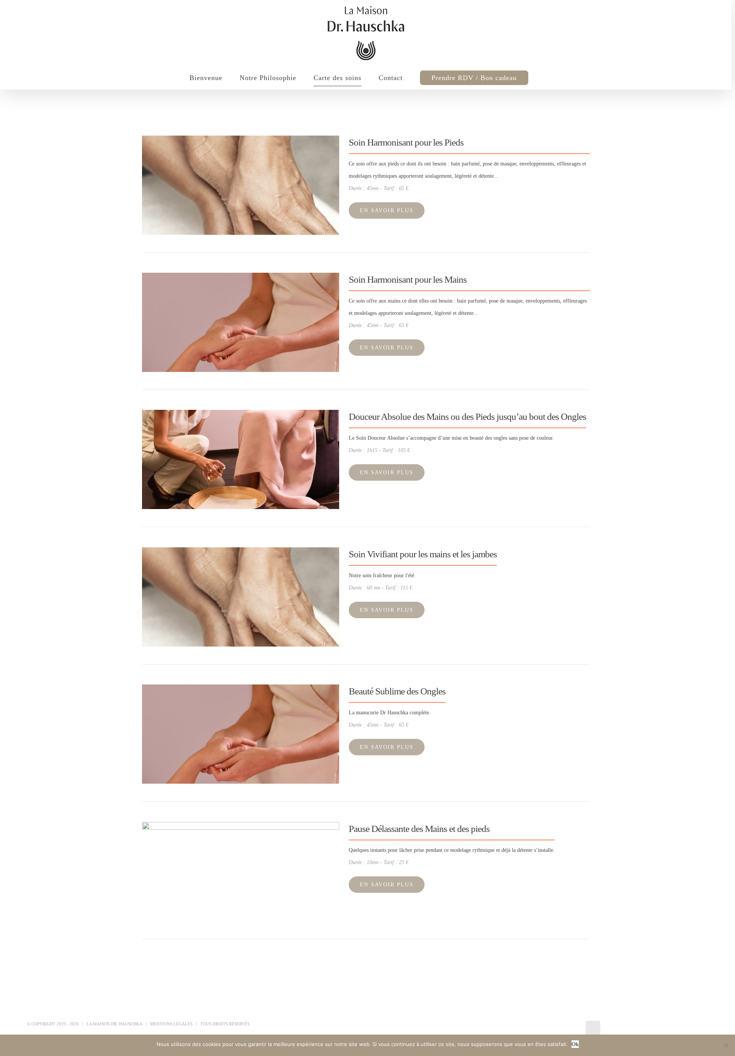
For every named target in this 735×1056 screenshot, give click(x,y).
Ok (575, 1044)
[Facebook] (593, 1029)
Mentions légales (171, 1024)
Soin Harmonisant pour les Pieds (406, 142)
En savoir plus (386, 210)
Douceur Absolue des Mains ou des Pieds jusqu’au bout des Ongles (467, 416)
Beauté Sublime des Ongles (397, 691)
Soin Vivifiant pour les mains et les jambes (423, 554)
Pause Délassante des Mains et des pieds (419, 829)
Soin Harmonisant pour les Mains (408, 279)
